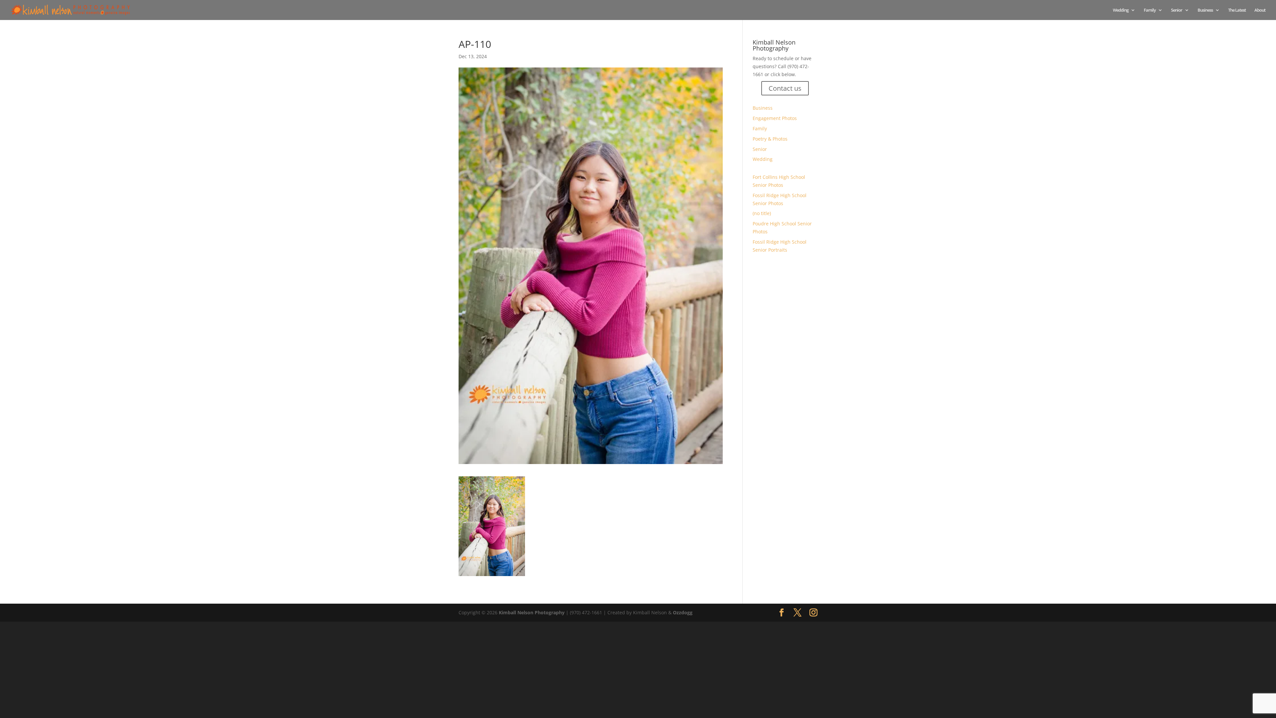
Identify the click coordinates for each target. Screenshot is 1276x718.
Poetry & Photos (770, 139)
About (1259, 10)
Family (1150, 10)
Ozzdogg (682, 612)
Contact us (785, 88)
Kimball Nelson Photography (532, 612)
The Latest (1237, 10)
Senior (1176, 10)
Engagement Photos (775, 118)
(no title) (762, 213)
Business (1205, 10)
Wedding (1120, 10)
